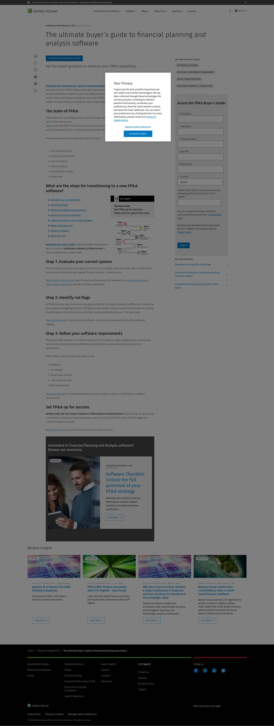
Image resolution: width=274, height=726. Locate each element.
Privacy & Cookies (54, 714)
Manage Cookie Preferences (138, 127)
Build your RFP (58, 236)
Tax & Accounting (73, 675)
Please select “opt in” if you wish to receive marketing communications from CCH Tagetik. (198, 193)
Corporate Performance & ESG (79, 681)
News (144, 11)
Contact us (143, 672)
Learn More (113, 517)
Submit (183, 245)
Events (30, 675)
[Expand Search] (230, 11)
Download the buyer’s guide (60, 244)
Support (142, 689)
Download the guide (56, 320)
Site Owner (106, 681)
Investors (177, 11)
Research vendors (59, 230)
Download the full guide (58, 429)
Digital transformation (189, 79)
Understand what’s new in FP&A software (71, 220)
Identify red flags (59, 205)
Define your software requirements (68, 210)
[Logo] (45, 11)
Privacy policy (184, 232)
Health (67, 670)
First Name (184, 114)
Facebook (196, 670)
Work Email (185, 164)
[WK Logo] (38, 705)
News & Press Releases (39, 670)
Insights (130, 11)
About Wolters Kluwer (38, 664)
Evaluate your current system (65, 199)
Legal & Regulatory (74, 696)
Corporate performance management (195, 72)
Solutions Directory (73, 664)
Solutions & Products (106, 11)
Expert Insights (108, 664)
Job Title (183, 151)
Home (30, 650)
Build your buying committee (65, 215)
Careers (191, 11)
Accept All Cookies (138, 134)
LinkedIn (214, 670)
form (64, 58)
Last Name (184, 126)
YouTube (223, 670)
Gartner (50, 125)
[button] (35, 56)
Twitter (205, 670)
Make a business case (61, 225)
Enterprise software (187, 65)
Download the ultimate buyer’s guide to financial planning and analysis (83, 86)
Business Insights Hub (48, 650)
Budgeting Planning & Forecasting (194, 86)
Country (183, 176)
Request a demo (146, 683)
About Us (159, 11)
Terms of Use (34, 714)
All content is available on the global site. (95, 2)
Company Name (187, 139)
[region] (138, 107)
